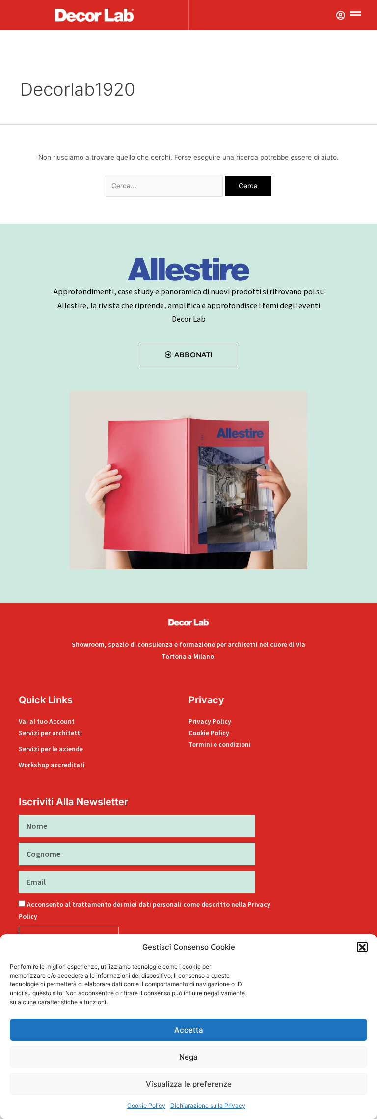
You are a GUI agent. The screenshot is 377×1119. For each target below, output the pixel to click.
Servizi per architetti (50, 733)
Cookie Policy (146, 1105)
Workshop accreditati (52, 765)
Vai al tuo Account (47, 721)
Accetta (188, 1030)
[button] (362, 947)
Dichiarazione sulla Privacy (207, 1105)
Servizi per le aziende (51, 749)
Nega (188, 1057)
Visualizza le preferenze (189, 1084)
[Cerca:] (165, 186)
